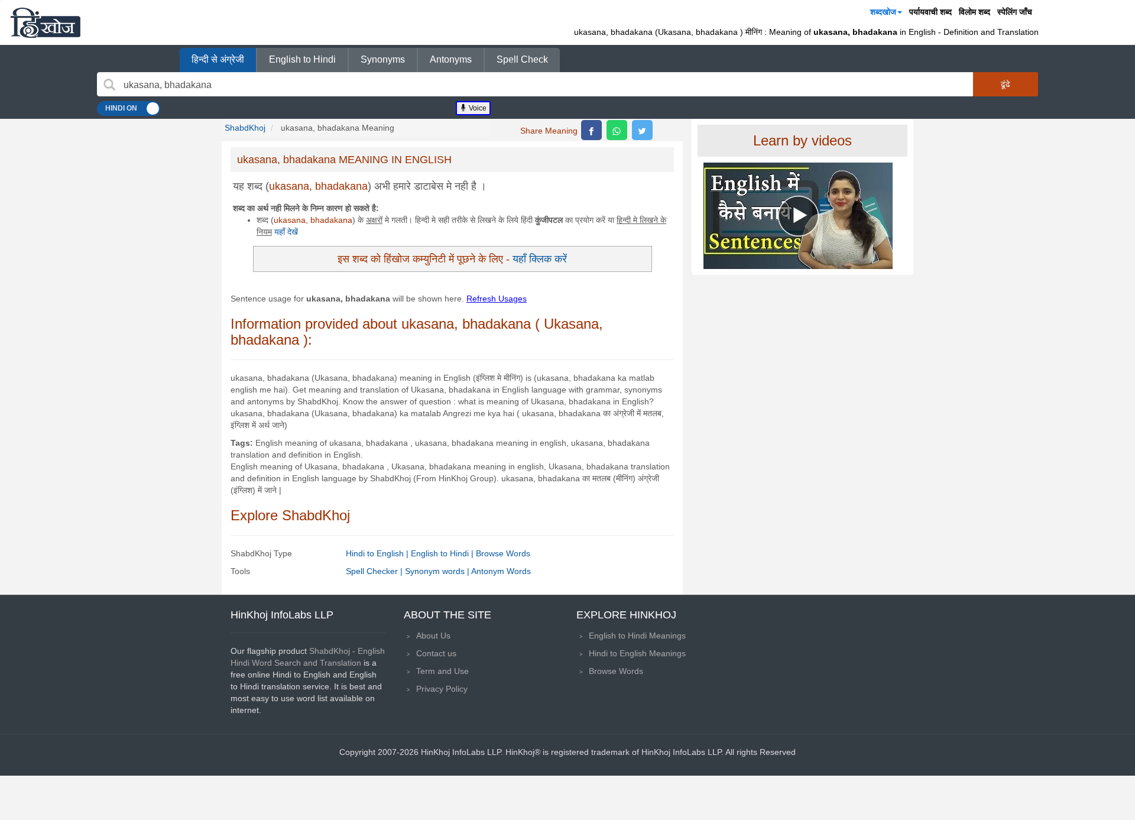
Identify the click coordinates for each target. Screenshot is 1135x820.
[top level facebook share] (591, 130)
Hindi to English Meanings (637, 653)
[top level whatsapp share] (617, 130)
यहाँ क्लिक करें (540, 258)
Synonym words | (438, 571)
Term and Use (442, 671)
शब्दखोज (883, 12)
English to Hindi (302, 59)
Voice (477, 108)
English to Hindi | (443, 553)
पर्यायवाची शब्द (930, 12)
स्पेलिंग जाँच (1014, 12)
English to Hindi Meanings (637, 635)
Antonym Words (501, 571)
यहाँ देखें (286, 231)
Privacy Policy (442, 688)
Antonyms (451, 59)
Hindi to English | (378, 553)
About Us (433, 635)
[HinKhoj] (45, 22)
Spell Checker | (375, 571)
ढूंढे (1005, 84)
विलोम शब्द (974, 12)
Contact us (436, 653)
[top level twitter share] (642, 130)
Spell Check (522, 59)
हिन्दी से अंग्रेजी (218, 59)
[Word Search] (109, 84)
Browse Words (503, 553)
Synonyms (383, 59)
